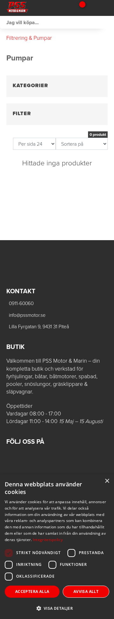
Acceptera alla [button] (32, 591)
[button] (57, 608)
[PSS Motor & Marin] (37, 8)
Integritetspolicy (48, 539)
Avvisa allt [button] (85, 591)
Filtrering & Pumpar (29, 38)
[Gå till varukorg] (80, 8)
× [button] (106, 481)
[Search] (107, 22)
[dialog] (57, 546)
